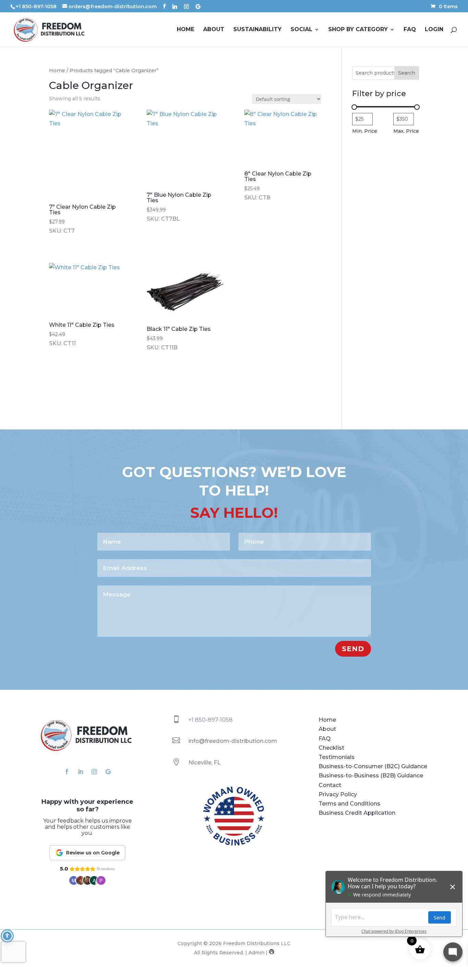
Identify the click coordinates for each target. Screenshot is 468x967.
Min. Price (364, 131)
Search (406, 73)
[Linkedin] (174, 6)
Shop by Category (358, 30)
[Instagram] (186, 6)
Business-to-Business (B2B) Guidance (371, 775)
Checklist (331, 748)
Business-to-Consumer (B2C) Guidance (373, 766)
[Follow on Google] (107, 771)
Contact (330, 785)
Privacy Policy (338, 794)
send (353, 649)
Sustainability (257, 30)
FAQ (410, 30)
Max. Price (406, 131)
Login (434, 30)
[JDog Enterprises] (271, 953)
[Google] (198, 6)
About (213, 30)
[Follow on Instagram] (94, 771)
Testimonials (337, 757)
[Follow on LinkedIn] (80, 771)
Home (185, 30)
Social (301, 30)
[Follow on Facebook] (66, 771)
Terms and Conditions (349, 803)
